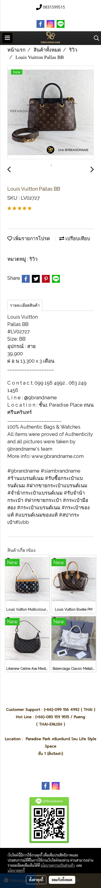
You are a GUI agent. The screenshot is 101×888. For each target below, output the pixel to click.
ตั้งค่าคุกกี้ (36, 879)
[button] (95, 38)
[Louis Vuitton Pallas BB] (50, 112)
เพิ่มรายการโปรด (31, 238)
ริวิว (33, 259)
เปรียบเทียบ (77, 238)
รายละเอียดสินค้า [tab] (25, 305)
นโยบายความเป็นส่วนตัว (58, 865)
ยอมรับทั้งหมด (62, 879)
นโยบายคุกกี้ (16, 870)
